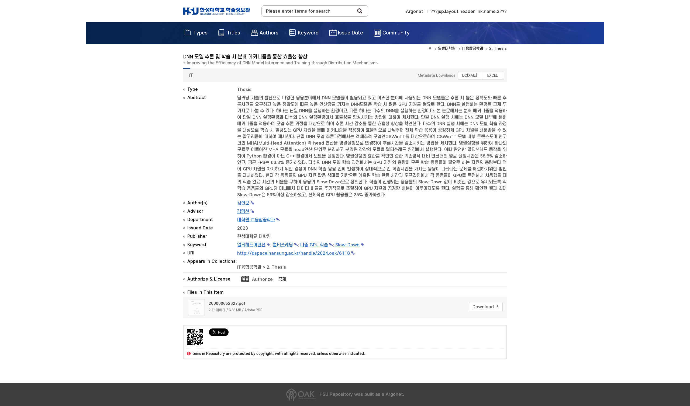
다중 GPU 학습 (314, 245)
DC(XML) (469, 76)
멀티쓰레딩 (283, 245)
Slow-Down (347, 245)
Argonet (414, 11)
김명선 (243, 211)
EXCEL (492, 76)
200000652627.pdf (227, 303)
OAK (216, 11)
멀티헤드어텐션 (251, 245)
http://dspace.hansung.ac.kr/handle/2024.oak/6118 (293, 253)
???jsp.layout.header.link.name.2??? (468, 11)
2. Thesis (276, 267)
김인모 (243, 203)
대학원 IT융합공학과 (256, 220)
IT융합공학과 (249, 267)
